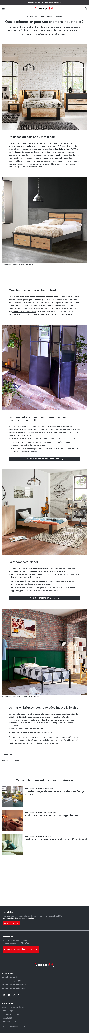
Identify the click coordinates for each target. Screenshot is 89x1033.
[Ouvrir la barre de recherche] (85, 8)
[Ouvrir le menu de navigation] (3, 8)
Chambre (58, 16)
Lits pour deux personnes (20, 143)
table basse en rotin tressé (24, 311)
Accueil (30, 16)
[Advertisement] (44, 277)
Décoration (7, 755)
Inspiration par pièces (43, 16)
